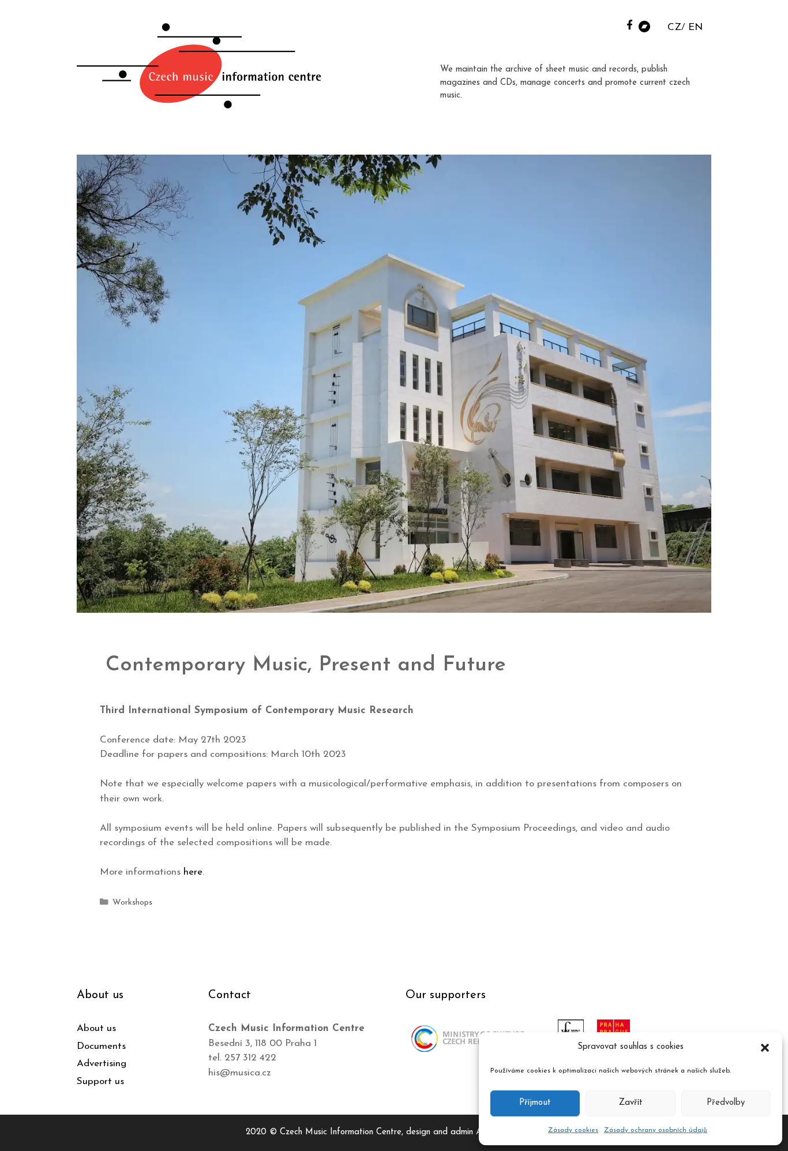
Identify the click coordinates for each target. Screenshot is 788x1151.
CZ (674, 27)
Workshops (132, 902)
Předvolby (726, 1102)
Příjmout (535, 1102)
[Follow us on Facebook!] (629, 24)
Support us (100, 1081)
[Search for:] (615, 24)
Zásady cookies (573, 1130)
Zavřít (631, 1102)
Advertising (101, 1063)
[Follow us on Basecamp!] (644, 26)
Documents (101, 1046)
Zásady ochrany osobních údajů (655, 1130)
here (192, 872)
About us (96, 1028)
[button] (765, 1047)
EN (695, 27)
